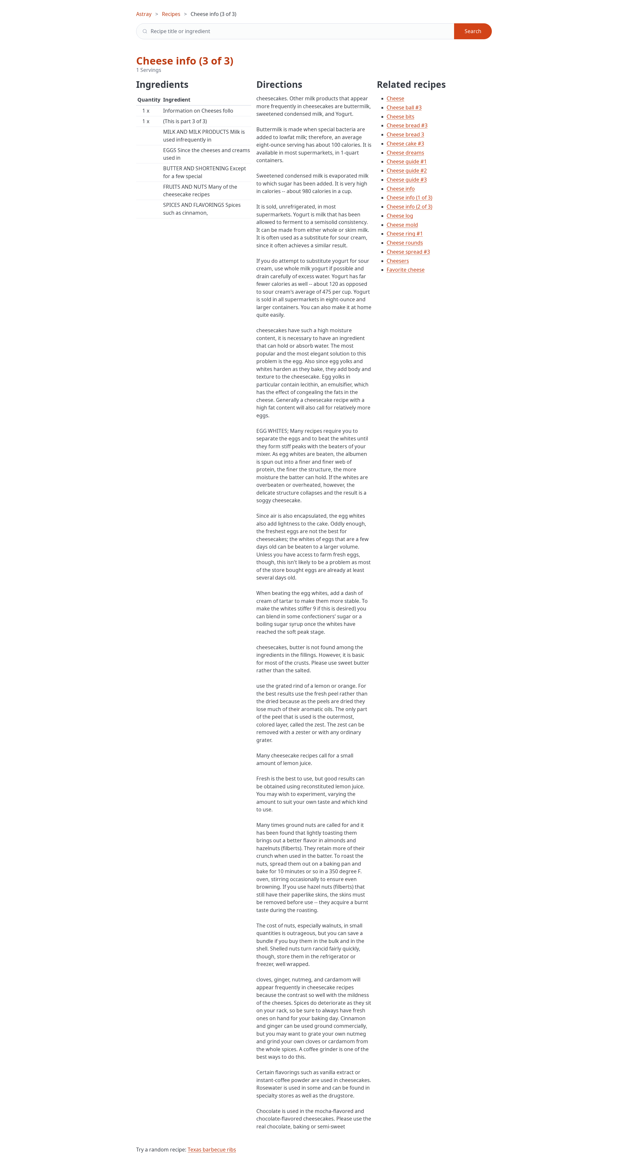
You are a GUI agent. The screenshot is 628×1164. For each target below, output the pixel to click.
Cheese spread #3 (408, 251)
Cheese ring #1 (405, 233)
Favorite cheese (406, 269)
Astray (144, 14)
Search (473, 31)
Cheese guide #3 (407, 179)
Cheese (395, 98)
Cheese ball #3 (404, 107)
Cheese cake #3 (405, 143)
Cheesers (398, 260)
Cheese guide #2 (407, 170)
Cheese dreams (405, 152)
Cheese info (401, 188)
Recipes (171, 14)
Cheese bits (400, 116)
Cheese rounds (405, 242)
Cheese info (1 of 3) (409, 197)
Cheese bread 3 (405, 134)
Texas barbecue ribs (212, 1149)
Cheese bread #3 (407, 125)
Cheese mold (402, 224)
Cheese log (400, 215)
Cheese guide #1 (407, 161)
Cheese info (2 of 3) (409, 206)
